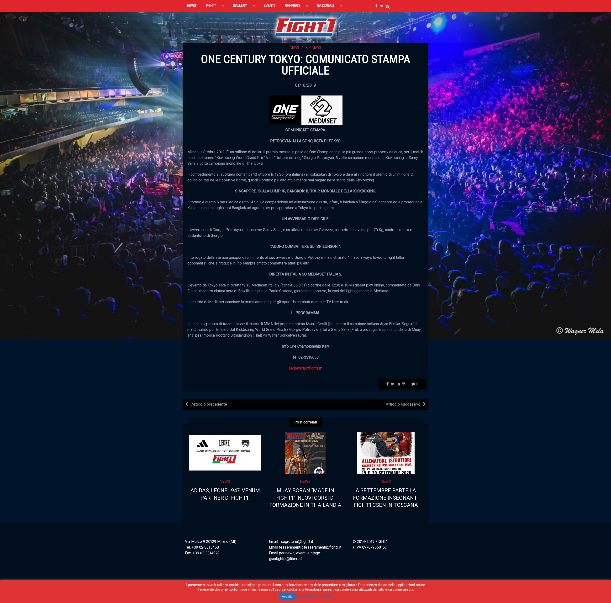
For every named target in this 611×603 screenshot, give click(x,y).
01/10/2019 (305, 85)
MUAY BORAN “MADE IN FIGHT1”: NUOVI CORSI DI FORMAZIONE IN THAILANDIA (305, 497)
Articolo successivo (403, 404)
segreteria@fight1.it (305, 368)
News (294, 47)
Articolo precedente (208, 404)
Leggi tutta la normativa (314, 596)
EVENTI (269, 5)
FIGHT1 (211, 5)
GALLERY (240, 5)
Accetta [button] (287, 596)
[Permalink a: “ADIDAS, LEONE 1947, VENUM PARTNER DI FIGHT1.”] (225, 453)
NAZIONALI (325, 5)
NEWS (191, 5)
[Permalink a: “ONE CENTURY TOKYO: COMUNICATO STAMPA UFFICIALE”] (305, 109)
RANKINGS (293, 5)
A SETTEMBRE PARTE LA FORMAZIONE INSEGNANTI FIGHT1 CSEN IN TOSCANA (386, 497)
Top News (312, 47)
